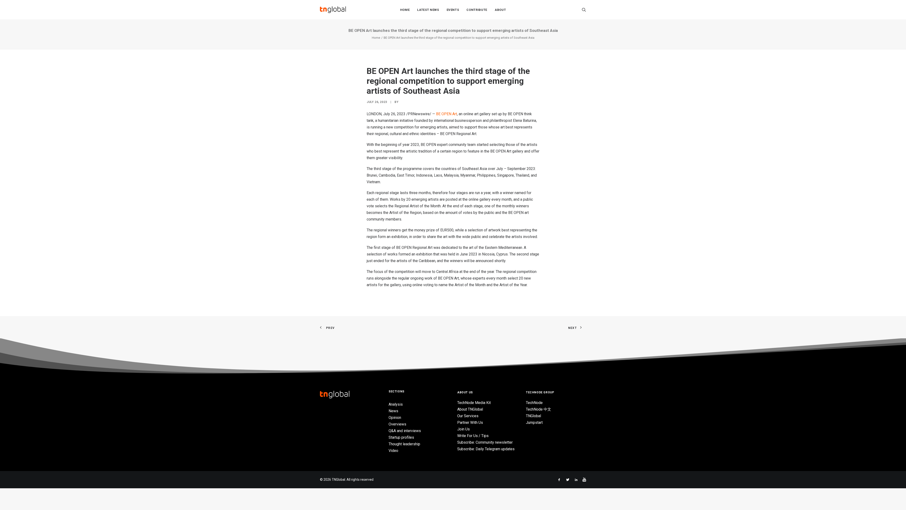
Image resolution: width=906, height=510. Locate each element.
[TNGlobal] (333, 9)
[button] (584, 9)
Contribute (476, 10)
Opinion (395, 417)
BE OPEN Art (446, 114)
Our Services (467, 416)
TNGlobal (533, 416)
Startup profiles (401, 437)
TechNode (534, 402)
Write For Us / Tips (473, 436)
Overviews (397, 424)
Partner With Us (470, 422)
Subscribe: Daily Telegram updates (486, 449)
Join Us (463, 429)
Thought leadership (404, 444)
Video (393, 450)
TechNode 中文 (538, 409)
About (500, 10)
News (393, 411)
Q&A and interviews (405, 431)
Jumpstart (534, 422)
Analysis (396, 404)
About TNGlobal (470, 409)
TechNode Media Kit (474, 402)
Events (453, 10)
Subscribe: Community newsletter (485, 442)
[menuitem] (405, 9)
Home (405, 10)
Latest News (428, 10)
